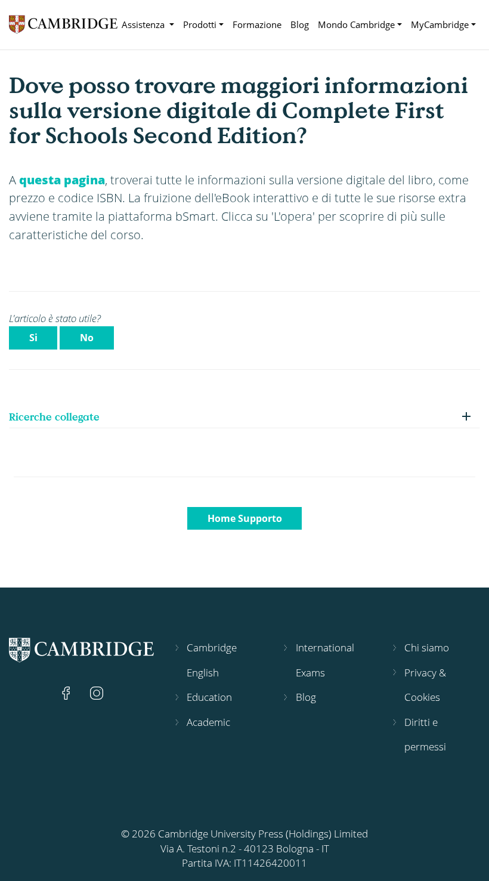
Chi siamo (426, 647)
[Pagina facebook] (67, 691)
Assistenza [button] (144, 24)
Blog (299, 24)
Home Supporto (245, 518)
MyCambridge (440, 24)
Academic (208, 722)
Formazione (257, 24)
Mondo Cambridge (356, 24)
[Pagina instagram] (96, 691)
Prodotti (199, 24)
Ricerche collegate (54, 416)
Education (209, 697)
